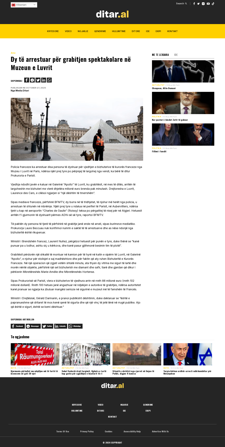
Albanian (20, 4)
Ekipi (158, 31)
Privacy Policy (87, 431)
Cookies (108, 431)
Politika (156, 117)
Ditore (136, 31)
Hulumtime (119, 31)
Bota (13, 53)
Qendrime (100, 31)
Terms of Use (62, 431)
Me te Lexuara (160, 55)
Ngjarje (83, 31)
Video (68, 31)
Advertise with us (160, 431)
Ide (148, 31)
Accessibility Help (132, 431)
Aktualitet (158, 85)
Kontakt (172, 31)
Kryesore (53, 31)
